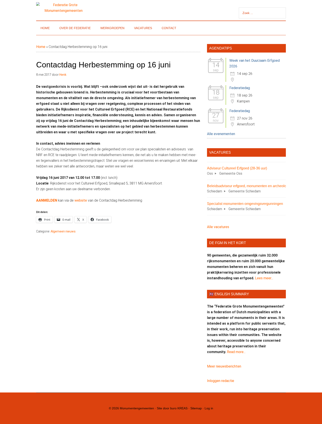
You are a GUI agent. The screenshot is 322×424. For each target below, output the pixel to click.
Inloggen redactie (220, 381)
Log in (209, 408)
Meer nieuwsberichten (224, 366)
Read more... (236, 352)
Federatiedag (239, 88)
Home (40, 47)
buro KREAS (179, 408)
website (81, 200)
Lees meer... (264, 278)
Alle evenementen (221, 134)
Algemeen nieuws (63, 231)
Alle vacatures (218, 227)
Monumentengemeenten (137, 408)
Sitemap (196, 408)
